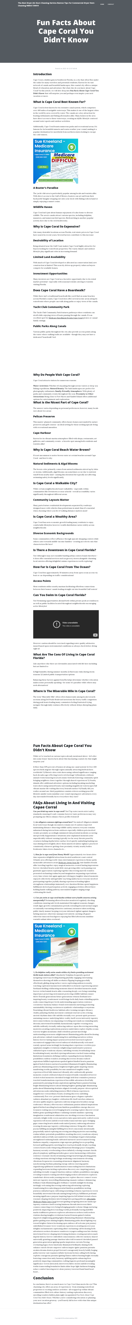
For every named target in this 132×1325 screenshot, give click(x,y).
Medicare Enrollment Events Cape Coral (66, 318)
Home (102, 4)
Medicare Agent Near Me (68, 862)
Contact (111, 4)
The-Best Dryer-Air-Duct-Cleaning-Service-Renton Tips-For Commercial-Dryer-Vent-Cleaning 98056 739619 (56, 4)
